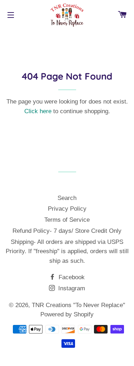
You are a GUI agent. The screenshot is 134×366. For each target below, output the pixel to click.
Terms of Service (67, 219)
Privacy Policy (67, 208)
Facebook (71, 277)
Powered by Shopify (67, 314)
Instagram (70, 288)
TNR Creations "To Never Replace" (78, 305)
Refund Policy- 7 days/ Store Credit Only (67, 230)
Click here (37, 111)
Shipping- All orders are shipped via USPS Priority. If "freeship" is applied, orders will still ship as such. (67, 251)
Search (67, 198)
